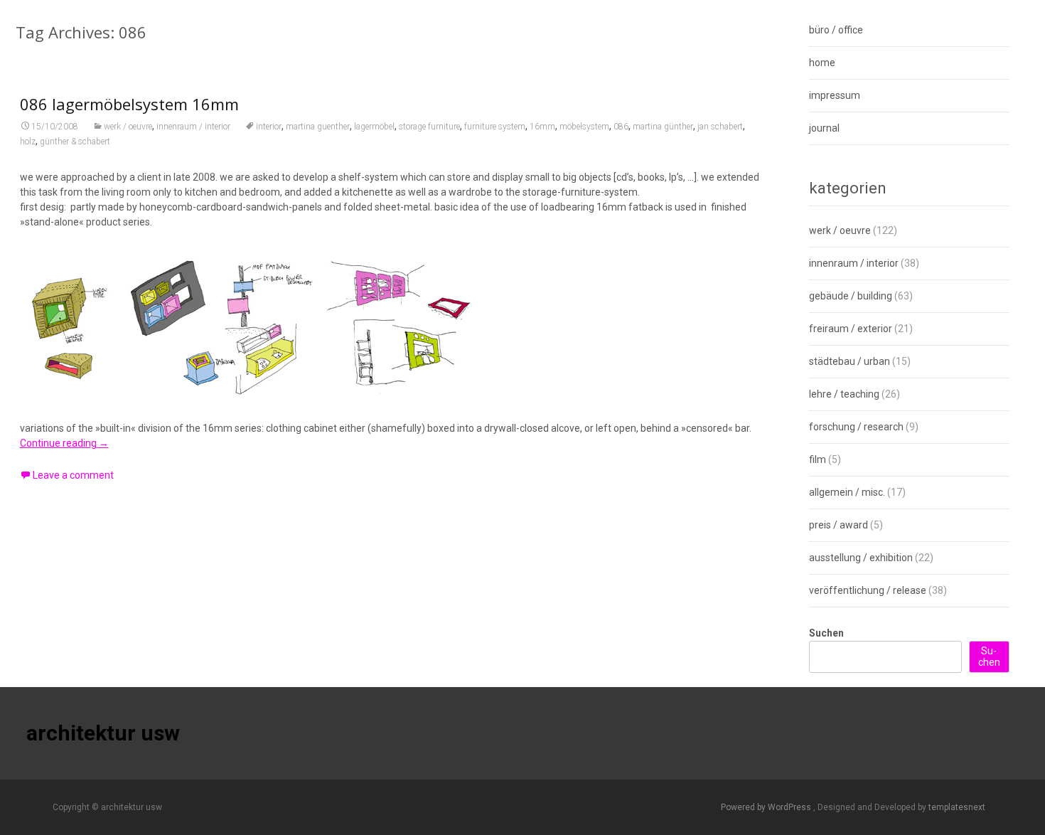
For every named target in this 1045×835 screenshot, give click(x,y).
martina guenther (318, 127)
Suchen (826, 633)
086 (620, 127)
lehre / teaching (844, 394)
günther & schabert (75, 142)
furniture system (494, 127)
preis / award (838, 525)
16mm (542, 127)
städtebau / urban (849, 361)
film (817, 459)
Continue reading (64, 443)
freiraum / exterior (850, 328)
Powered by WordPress (767, 807)
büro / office (836, 30)
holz (28, 142)
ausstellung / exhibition (861, 557)
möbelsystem (584, 127)
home (822, 62)
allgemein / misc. (847, 492)
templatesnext (956, 807)
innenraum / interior (193, 127)
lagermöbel (374, 127)
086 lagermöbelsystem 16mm (129, 104)
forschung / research (856, 426)
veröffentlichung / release (867, 590)
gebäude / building (850, 296)
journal (824, 128)
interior (269, 127)
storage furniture (429, 127)
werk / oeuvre (128, 127)
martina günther (663, 127)
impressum (834, 95)
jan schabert (720, 127)
